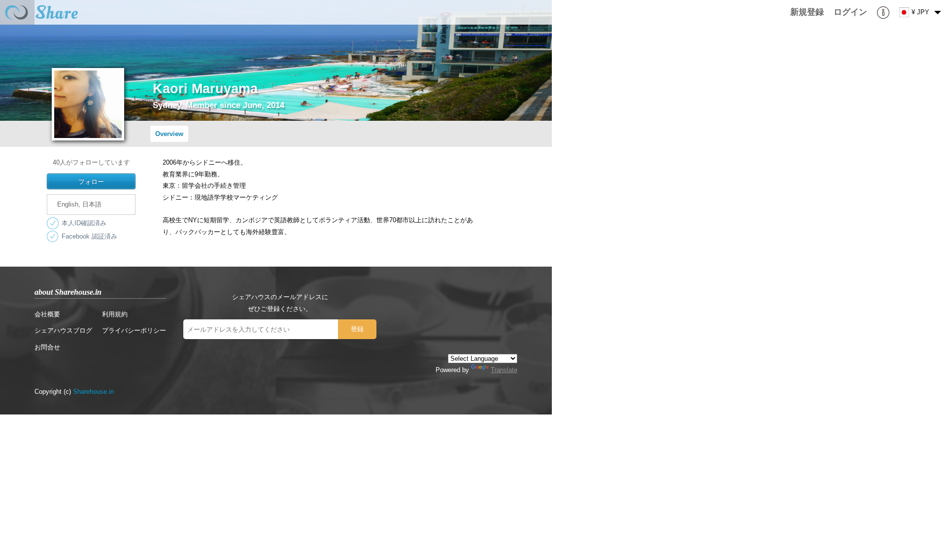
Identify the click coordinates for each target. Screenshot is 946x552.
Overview (169, 134)
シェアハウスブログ (63, 330)
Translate (504, 370)
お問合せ (47, 347)
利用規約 (115, 314)
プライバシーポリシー (134, 330)
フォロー (91, 181)
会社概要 (47, 314)
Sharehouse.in (93, 391)
